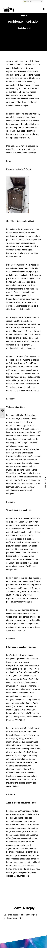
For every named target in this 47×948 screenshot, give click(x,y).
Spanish (29, 1)
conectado (28, 915)
